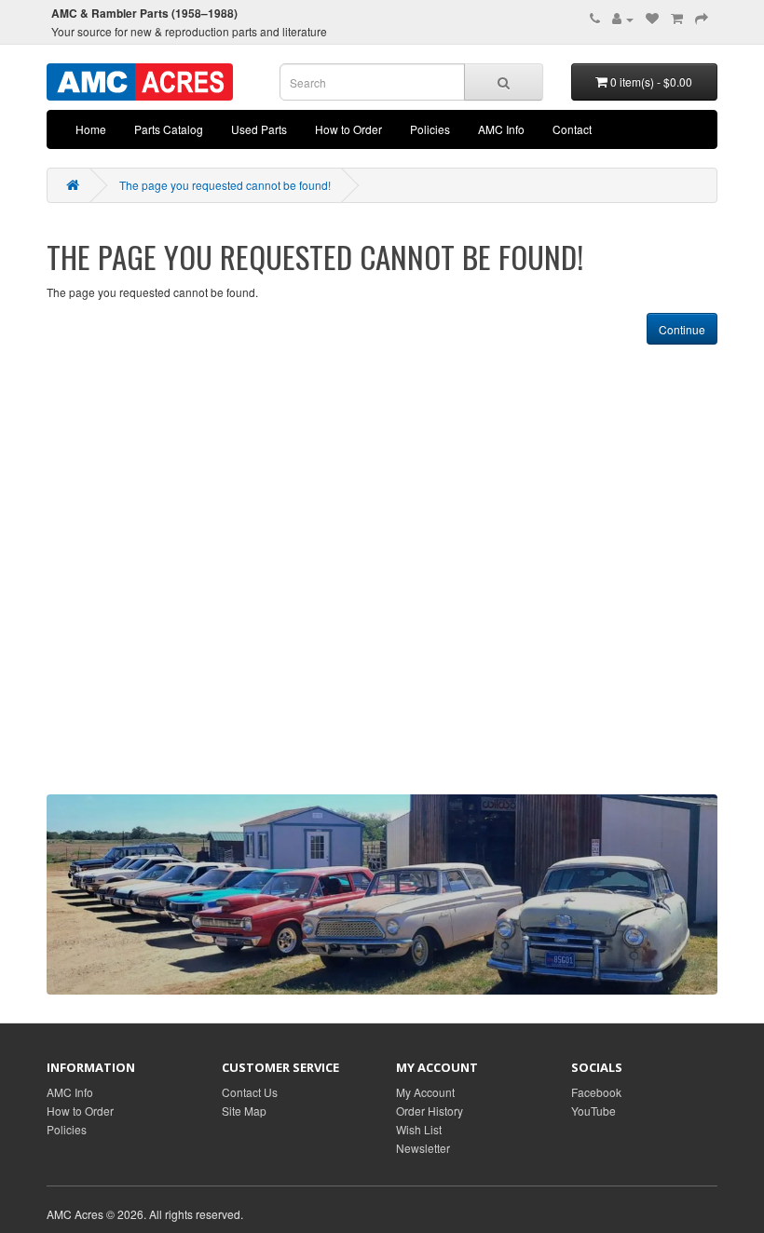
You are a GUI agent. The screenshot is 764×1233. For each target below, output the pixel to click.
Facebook (596, 1092)
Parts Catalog (168, 129)
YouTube (593, 1110)
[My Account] (623, 18)
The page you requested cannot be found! (225, 185)
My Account (425, 1092)
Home (90, 129)
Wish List (419, 1129)
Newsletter (423, 1148)
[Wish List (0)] (652, 18)
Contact (572, 129)
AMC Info (501, 129)
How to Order (348, 129)
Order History (429, 1110)
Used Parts (259, 129)
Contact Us (250, 1092)
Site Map (244, 1110)
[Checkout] (701, 18)
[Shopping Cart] (677, 18)
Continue (682, 329)
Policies (430, 129)
